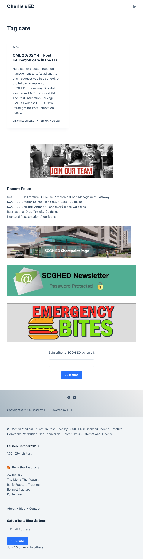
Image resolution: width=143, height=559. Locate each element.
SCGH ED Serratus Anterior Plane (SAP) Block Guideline (46, 207)
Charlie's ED (20, 6)
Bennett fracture (18, 489)
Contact (34, 508)
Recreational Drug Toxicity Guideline (32, 211)
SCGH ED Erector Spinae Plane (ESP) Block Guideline (44, 202)
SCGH (16, 47)
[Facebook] (68, 397)
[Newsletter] (71, 160)
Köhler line (14, 494)
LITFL (70, 410)
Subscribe (17, 541)
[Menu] (134, 6)
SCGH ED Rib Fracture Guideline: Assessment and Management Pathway (58, 197)
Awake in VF (15, 475)
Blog (22, 508)
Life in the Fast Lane (24, 467)
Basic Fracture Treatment (24, 484)
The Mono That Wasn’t (23, 479)
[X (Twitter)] (74, 397)
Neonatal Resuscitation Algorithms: (31, 216)
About (11, 508)
